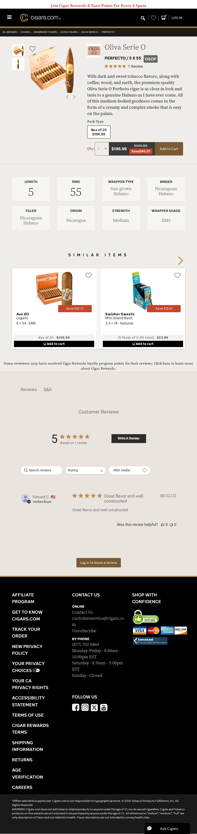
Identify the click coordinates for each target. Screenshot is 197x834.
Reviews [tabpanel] (29, 389)
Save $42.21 (75, 308)
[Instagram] (85, 708)
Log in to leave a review (98, 562)
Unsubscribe (84, 631)
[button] (18, 55)
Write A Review (129, 438)
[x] (94, 707)
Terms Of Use (28, 715)
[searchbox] (41, 470)
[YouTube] (103, 708)
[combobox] (85, 470)
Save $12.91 (164, 308)
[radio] (99, 132)
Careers (22, 787)
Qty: (91, 148)
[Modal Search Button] (143, 18)
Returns (22, 759)
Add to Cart (169, 149)
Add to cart (56, 344)
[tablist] (98, 389)
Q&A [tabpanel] (47, 389)
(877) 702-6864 (85, 644)
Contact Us (82, 612)
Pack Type (95, 121)
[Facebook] (75, 708)
